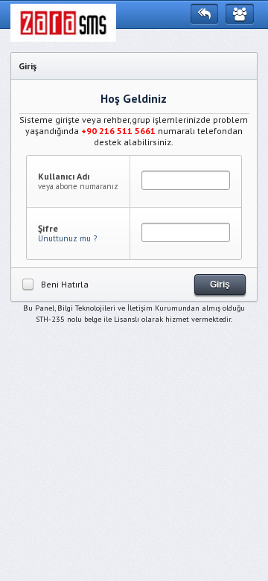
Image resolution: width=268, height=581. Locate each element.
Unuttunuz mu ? (67, 238)
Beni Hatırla (65, 284)
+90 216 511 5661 (118, 130)
